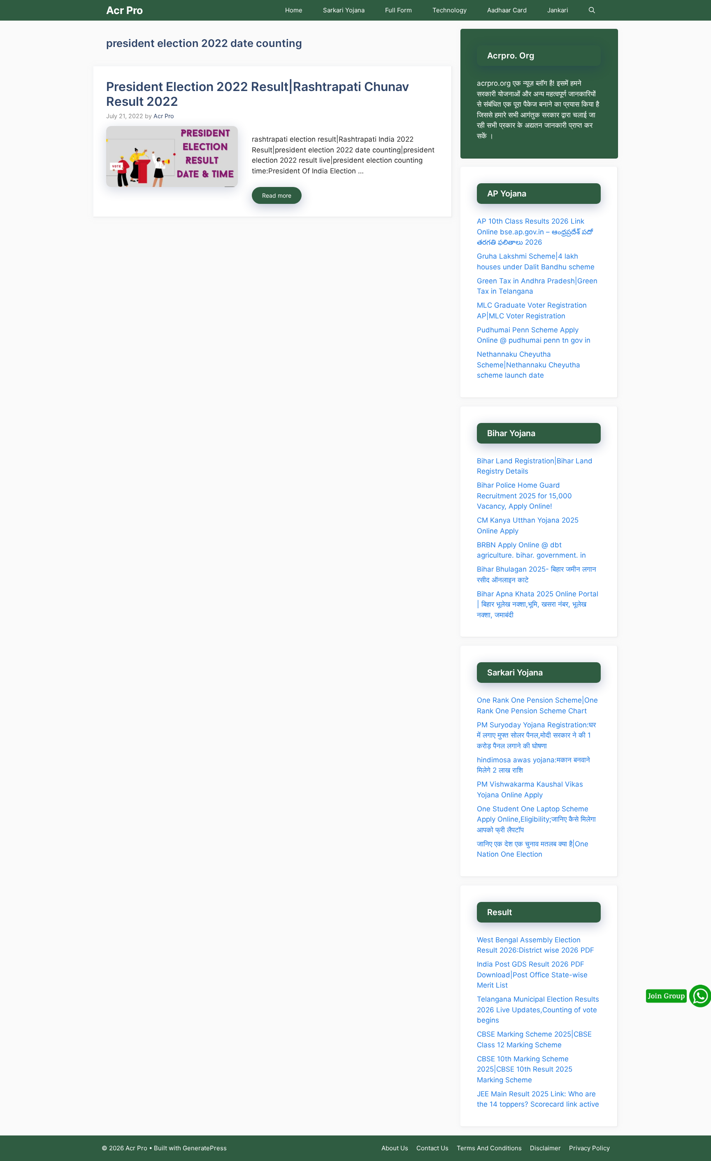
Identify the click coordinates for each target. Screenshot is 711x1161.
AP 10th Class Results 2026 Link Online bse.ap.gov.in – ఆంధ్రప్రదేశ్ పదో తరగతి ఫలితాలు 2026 (535, 231)
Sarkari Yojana (344, 10)
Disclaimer (545, 1148)
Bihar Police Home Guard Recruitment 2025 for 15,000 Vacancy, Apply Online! (524, 495)
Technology (449, 10)
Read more (276, 195)
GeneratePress (205, 1148)
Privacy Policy (589, 1148)
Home (293, 10)
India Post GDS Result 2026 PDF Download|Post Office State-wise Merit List (532, 974)
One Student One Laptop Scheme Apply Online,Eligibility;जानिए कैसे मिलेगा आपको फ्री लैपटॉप (536, 819)
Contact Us (432, 1148)
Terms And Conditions (489, 1148)
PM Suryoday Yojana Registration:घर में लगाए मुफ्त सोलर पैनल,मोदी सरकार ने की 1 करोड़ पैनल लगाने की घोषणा (536, 735)
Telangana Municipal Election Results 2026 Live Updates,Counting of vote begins (538, 1009)
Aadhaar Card (507, 10)
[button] (592, 10)
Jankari (557, 10)
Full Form (398, 10)
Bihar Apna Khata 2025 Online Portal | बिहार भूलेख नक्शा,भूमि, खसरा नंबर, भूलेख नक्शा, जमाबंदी (537, 604)
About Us (394, 1148)
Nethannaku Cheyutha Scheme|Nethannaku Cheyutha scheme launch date (528, 364)
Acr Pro (124, 10)
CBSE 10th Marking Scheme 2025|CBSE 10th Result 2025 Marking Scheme (524, 1069)
